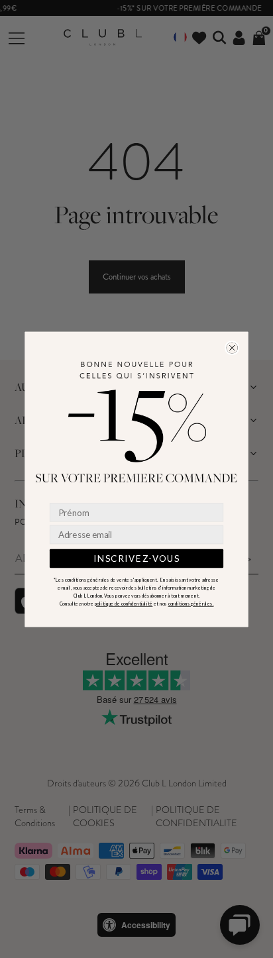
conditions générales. (191, 603)
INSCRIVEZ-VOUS (136, 558)
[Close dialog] (232, 347)
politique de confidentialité (124, 603)
